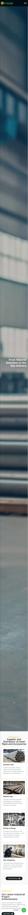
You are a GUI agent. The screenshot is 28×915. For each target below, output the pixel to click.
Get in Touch (21, 371)
